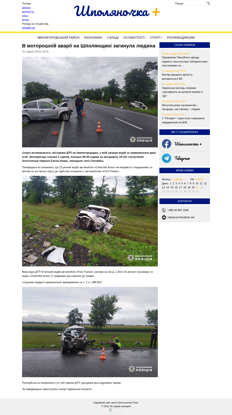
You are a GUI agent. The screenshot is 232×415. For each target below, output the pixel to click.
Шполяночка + (188, 143)
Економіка (93, 37)
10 (197, 183)
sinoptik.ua (28, 27)
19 (189, 187)
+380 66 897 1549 (177, 210)
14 (168, 187)
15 (172, 187)
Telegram (182, 158)
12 (205, 183)
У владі (113, 37)
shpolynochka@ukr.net (180, 217)
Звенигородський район (58, 37)
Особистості (134, 37)
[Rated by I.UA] (116, 412)
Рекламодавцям (181, 37)
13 (164, 187)
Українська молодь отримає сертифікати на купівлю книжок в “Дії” (182, 92)
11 (201, 183)
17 (181, 187)
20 (193, 187)
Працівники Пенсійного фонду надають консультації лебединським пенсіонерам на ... (184, 61)
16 (176, 187)
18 (185, 187)
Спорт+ (156, 37)
